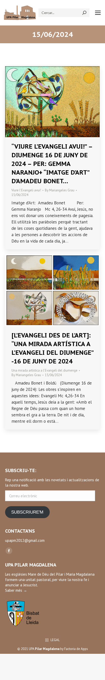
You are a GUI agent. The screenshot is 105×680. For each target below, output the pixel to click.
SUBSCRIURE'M (27, 512)
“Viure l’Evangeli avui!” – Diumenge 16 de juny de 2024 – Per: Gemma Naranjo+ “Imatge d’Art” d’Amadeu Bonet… (51, 164)
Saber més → (16, 590)
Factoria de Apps (76, 649)
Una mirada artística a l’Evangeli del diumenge (44, 370)
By (59, 190)
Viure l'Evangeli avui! (26, 190)
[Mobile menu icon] (98, 12)
